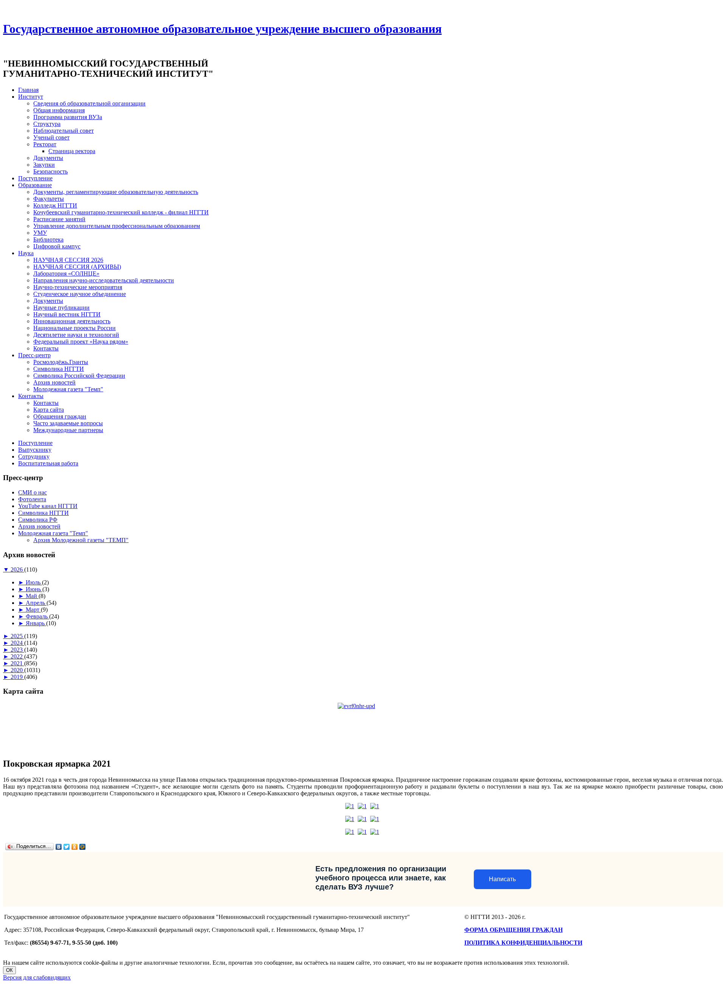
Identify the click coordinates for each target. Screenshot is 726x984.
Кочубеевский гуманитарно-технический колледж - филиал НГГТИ (121, 212)
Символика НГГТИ (58, 369)
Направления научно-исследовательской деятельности (103, 280)
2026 (17, 569)
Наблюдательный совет (63, 130)
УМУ (40, 232)
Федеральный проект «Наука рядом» (80, 341)
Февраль (37, 616)
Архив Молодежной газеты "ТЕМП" (81, 540)
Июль (34, 582)
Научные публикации (61, 307)
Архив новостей (54, 382)
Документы (48, 158)
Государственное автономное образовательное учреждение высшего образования (222, 29)
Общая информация (59, 110)
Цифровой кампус (57, 246)
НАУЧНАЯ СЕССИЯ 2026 (68, 260)
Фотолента (32, 499)
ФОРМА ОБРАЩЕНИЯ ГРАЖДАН (513, 930)
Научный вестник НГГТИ (67, 314)
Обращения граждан (59, 416)
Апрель (36, 603)
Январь (36, 623)
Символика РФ (37, 519)
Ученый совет (51, 137)
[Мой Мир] (83, 847)
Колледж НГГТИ (55, 205)
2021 (17, 663)
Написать (502, 879)
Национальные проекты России (74, 328)
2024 (17, 643)
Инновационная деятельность (71, 321)
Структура (46, 124)
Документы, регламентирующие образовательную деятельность (115, 192)
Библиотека (48, 239)
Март (33, 609)
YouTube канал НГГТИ (48, 506)
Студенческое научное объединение (79, 294)
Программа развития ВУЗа (67, 117)
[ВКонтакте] (59, 847)
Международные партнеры (68, 430)
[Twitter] (67, 847)
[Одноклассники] (75, 847)
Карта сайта (48, 409)
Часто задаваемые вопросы (68, 423)
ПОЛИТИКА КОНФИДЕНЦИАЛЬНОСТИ (523, 942)
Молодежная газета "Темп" (68, 389)
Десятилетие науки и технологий (76, 335)
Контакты (46, 348)
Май (32, 596)
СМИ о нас (32, 492)
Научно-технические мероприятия (77, 287)
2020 (17, 670)
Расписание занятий (59, 219)
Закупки (44, 164)
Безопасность (50, 171)
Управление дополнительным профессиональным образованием (116, 226)
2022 (17, 656)
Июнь (34, 589)
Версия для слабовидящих (37, 977)
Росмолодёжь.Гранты (60, 362)
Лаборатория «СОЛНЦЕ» (66, 273)
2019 (17, 677)
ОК (9, 970)
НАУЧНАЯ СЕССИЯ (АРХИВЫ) (77, 266)
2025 (17, 636)
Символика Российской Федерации (79, 375)
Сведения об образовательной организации (89, 103)
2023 (17, 649)
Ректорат (44, 144)
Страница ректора (71, 151)
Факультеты (48, 198)
